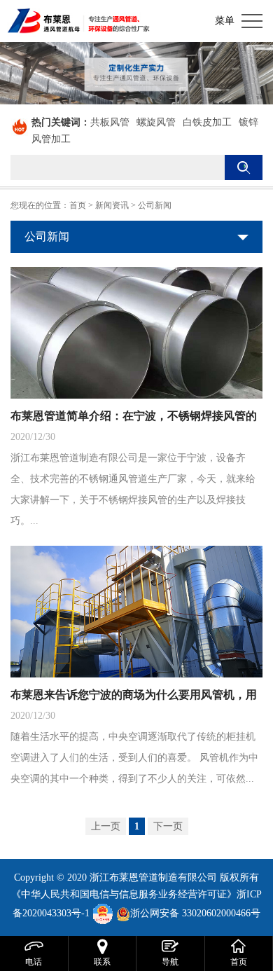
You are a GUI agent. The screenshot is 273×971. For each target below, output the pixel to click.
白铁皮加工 (207, 122)
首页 (77, 205)
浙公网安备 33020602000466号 (195, 913)
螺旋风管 (156, 122)
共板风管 (110, 122)
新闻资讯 (112, 205)
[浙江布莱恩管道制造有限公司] (78, 21)
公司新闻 (155, 205)
